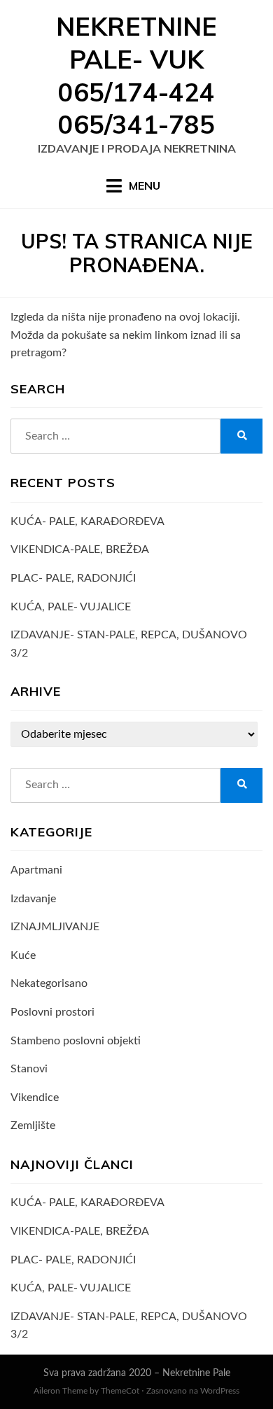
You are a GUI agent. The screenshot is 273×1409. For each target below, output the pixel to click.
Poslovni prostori (52, 1012)
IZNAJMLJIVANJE (54, 926)
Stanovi (29, 1068)
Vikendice (34, 1097)
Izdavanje (33, 898)
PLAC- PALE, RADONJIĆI (73, 578)
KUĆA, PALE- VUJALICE (70, 606)
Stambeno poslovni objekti (75, 1040)
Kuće (23, 955)
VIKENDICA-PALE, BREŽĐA (79, 549)
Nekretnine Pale (196, 1373)
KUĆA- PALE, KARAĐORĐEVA (87, 521)
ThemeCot (120, 1391)
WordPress (219, 1391)
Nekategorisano (49, 983)
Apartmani (36, 870)
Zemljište (32, 1125)
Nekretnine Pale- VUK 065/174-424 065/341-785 (136, 75)
